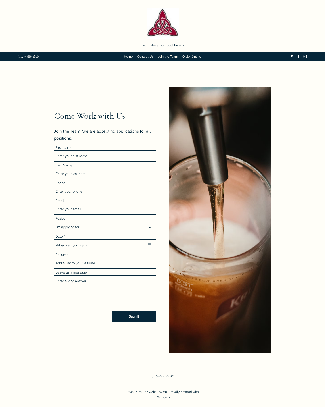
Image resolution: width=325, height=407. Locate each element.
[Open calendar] (149, 245)
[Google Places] (292, 56)
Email (59, 201)
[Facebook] (298, 56)
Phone (60, 183)
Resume (61, 255)
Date (61, 236)
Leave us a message (71, 272)
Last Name (63, 165)
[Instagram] (305, 56)
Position (61, 218)
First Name (63, 147)
